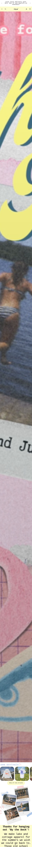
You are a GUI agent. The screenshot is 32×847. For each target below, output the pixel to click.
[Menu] (2, 9)
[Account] (26, 9)
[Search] (5, 9)
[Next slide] (30, 3)
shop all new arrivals (16, 782)
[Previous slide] (2, 3)
